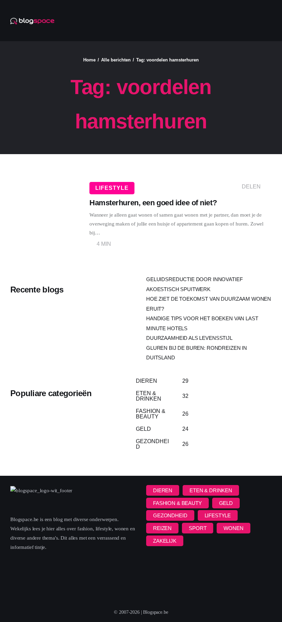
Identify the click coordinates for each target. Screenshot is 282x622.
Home (89, 59)
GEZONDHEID (170, 515)
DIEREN (162, 490)
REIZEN (162, 528)
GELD (226, 503)
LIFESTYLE (112, 188)
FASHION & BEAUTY (177, 503)
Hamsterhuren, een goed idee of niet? (153, 202)
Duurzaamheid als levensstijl (189, 338)
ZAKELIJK (164, 541)
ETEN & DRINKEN (210, 490)
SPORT (197, 528)
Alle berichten (116, 59)
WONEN (233, 528)
